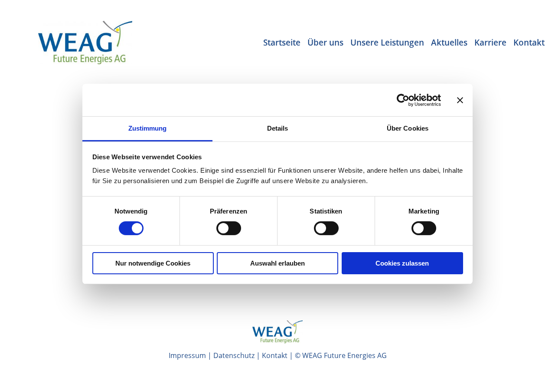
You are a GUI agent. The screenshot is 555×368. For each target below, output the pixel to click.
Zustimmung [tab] (147, 128)
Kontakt (274, 355)
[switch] (228, 228)
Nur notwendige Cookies (152, 263)
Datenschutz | (237, 355)
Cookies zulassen (402, 263)
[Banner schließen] (460, 100)
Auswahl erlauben (277, 263)
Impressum (187, 355)
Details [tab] (277, 128)
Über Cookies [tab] (407, 128)
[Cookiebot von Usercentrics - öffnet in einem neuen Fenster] (403, 99)
